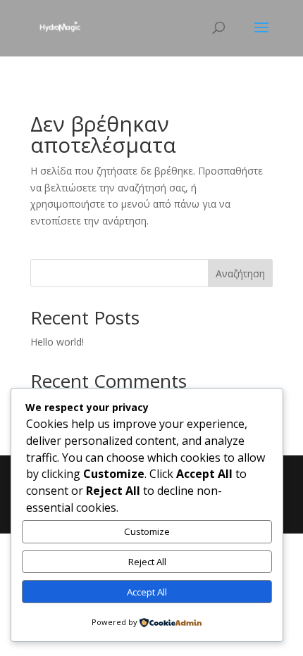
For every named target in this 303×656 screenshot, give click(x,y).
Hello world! (57, 341)
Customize (147, 531)
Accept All (147, 592)
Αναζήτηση (240, 273)
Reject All (147, 561)
